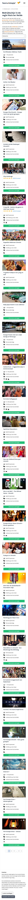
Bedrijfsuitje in (6, 9)
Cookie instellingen (7, 893)
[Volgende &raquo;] (21, 851)
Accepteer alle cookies (8, 896)
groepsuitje (5, 20)
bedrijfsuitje (15, 26)
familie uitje (12, 20)
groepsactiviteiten (9, 31)
